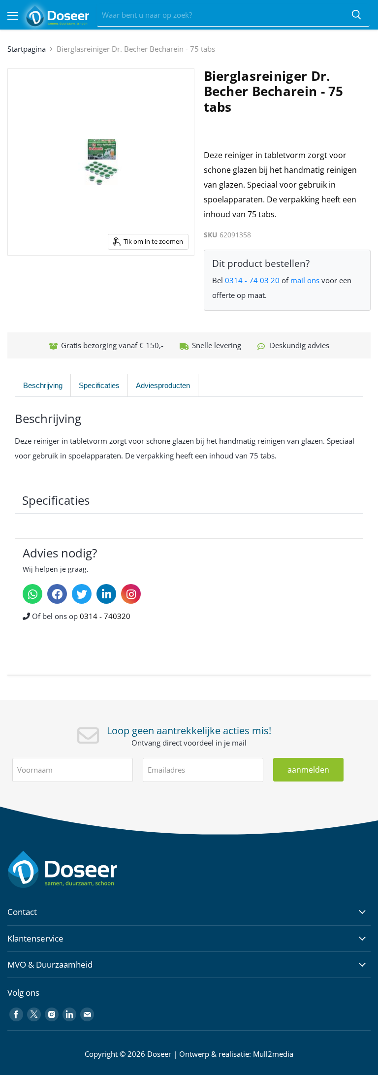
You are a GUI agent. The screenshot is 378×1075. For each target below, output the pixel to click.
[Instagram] (131, 594)
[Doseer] (81, 869)
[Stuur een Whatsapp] (32, 594)
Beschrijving (43, 385)
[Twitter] (82, 594)
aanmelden (308, 769)
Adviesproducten (163, 385)
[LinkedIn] (106, 594)
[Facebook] (57, 594)
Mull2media (273, 1054)
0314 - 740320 (105, 616)
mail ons (304, 280)
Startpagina (26, 49)
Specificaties (99, 385)
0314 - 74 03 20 (252, 280)
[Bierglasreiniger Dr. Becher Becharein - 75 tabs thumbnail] (27, 280)
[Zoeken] (356, 15)
